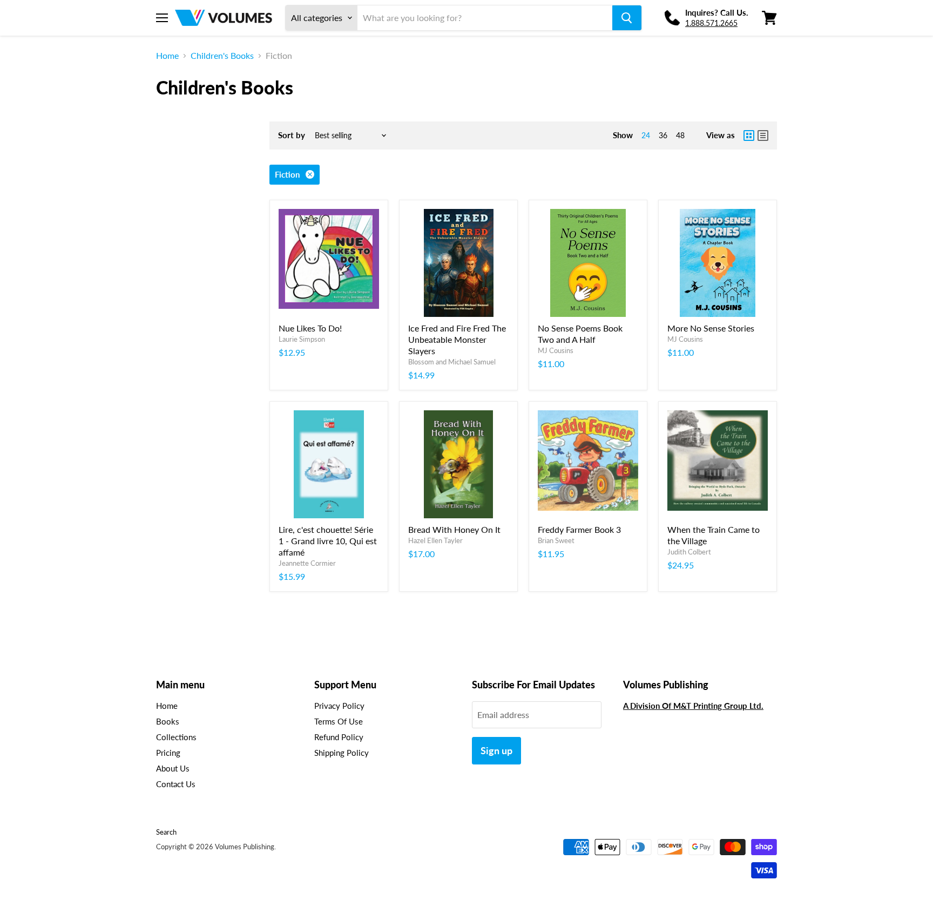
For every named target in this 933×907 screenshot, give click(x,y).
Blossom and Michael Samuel (452, 361)
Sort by (291, 135)
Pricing (168, 752)
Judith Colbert (689, 551)
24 (645, 135)
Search (166, 832)
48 (680, 135)
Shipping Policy (341, 752)
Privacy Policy (339, 705)
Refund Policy (338, 737)
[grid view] (748, 135)
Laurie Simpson (302, 339)
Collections (176, 737)
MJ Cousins (555, 350)
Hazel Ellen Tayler (435, 540)
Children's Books (222, 55)
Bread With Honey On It (454, 529)
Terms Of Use (338, 721)
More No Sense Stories (710, 328)
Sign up (496, 750)
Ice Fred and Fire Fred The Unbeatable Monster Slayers (457, 339)
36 (663, 135)
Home (167, 55)
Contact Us (175, 784)
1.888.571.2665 (711, 23)
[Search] (626, 17)
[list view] (763, 135)
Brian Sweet (556, 540)
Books (167, 721)
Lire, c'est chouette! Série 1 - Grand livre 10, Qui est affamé (328, 540)
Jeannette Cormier (307, 563)
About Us (173, 768)
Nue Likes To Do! (310, 328)
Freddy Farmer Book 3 (579, 529)
